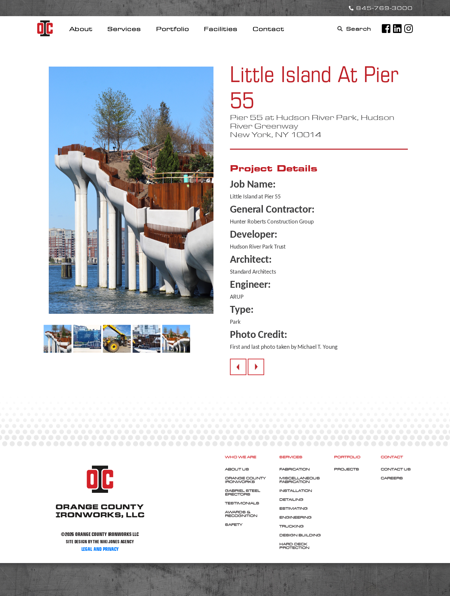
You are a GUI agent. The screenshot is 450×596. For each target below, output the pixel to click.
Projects (346, 469)
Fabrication (294, 469)
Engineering (295, 517)
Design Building (300, 535)
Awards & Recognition (241, 514)
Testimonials (242, 503)
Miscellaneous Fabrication (299, 480)
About (81, 28)
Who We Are (240, 457)
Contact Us (396, 469)
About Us (237, 469)
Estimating (293, 508)
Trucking (291, 526)
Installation (295, 490)
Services (124, 28)
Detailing (291, 499)
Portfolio (172, 28)
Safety (233, 524)
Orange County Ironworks (245, 480)
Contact (268, 28)
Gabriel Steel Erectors (242, 492)
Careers (392, 478)
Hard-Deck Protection (294, 546)
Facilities (221, 28)
